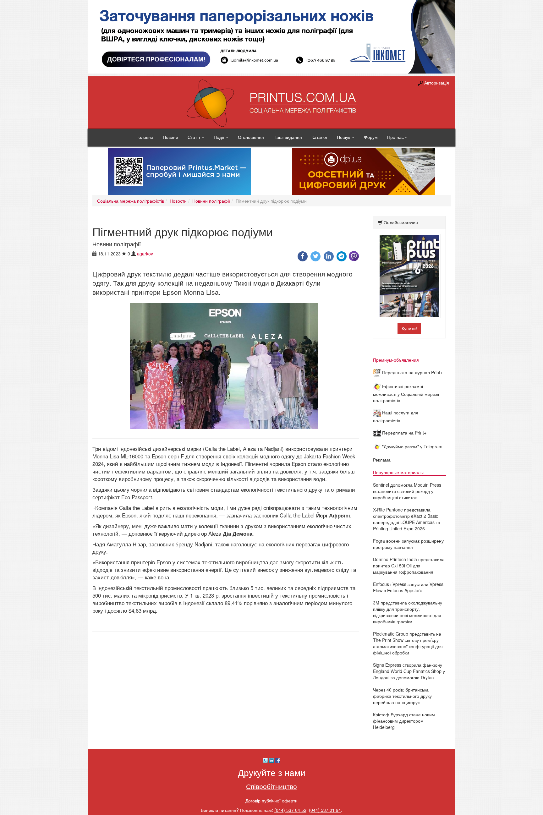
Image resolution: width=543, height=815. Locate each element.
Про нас (395, 137)
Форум (371, 137)
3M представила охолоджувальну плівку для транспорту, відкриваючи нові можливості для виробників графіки (407, 612)
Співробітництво (271, 786)
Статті (194, 137)
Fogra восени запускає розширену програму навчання (408, 544)
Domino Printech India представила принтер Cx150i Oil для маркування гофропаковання (409, 565)
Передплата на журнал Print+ (412, 372)
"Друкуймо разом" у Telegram (411, 446)
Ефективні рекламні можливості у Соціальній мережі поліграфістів (406, 393)
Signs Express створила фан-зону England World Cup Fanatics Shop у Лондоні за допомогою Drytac (409, 671)
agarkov (145, 253)
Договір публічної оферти (271, 800)
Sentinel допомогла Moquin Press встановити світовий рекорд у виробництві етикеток (407, 491)
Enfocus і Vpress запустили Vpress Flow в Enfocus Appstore (408, 587)
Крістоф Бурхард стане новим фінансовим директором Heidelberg (404, 720)
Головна (144, 137)
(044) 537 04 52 (290, 810)
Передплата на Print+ (403, 432)
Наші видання (287, 137)
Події (219, 137)
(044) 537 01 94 (325, 810)
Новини (170, 137)
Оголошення (251, 137)
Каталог (319, 137)
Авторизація (436, 82)
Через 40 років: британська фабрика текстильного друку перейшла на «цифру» (402, 695)
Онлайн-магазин (401, 222)
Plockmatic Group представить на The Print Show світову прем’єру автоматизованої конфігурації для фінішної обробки (408, 643)
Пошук (344, 137)
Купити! (409, 328)
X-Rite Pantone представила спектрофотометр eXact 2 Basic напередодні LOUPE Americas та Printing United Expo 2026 (406, 519)
